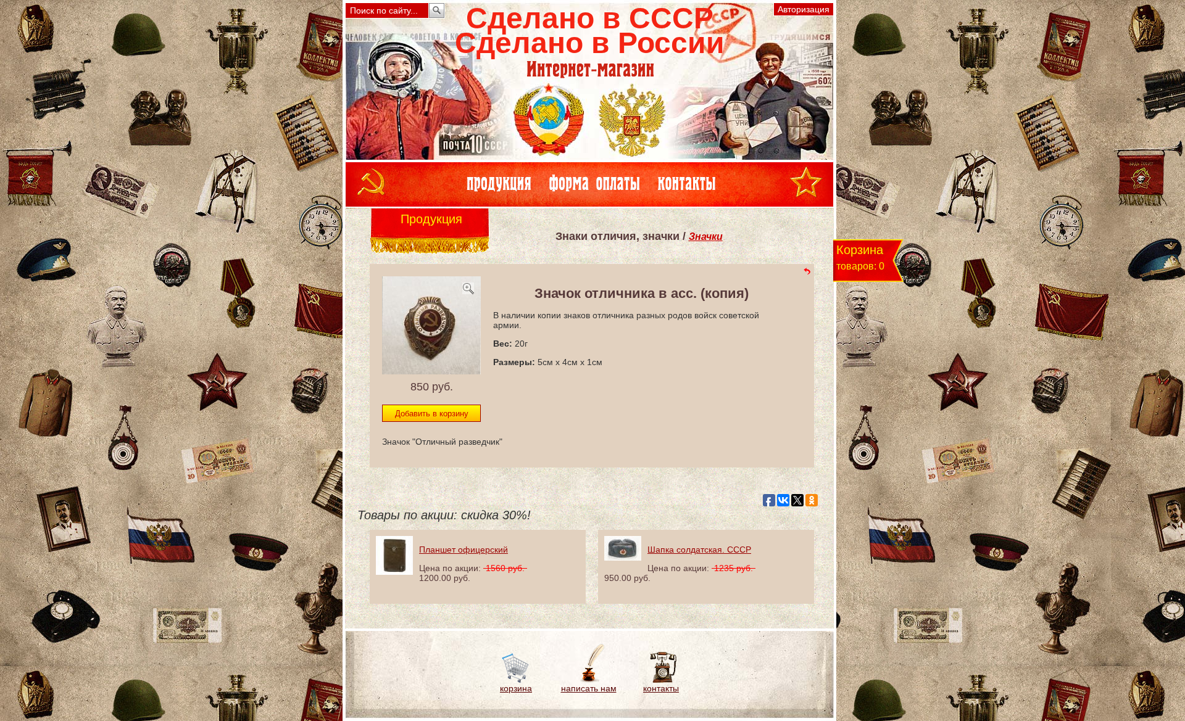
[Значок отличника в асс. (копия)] (431, 371)
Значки (706, 236)
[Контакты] (661, 680)
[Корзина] (516, 680)
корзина (516, 688)
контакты (661, 688)
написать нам (589, 688)
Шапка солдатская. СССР (699, 549)
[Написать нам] (588, 680)
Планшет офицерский (463, 549)
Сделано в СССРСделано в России (590, 30)
